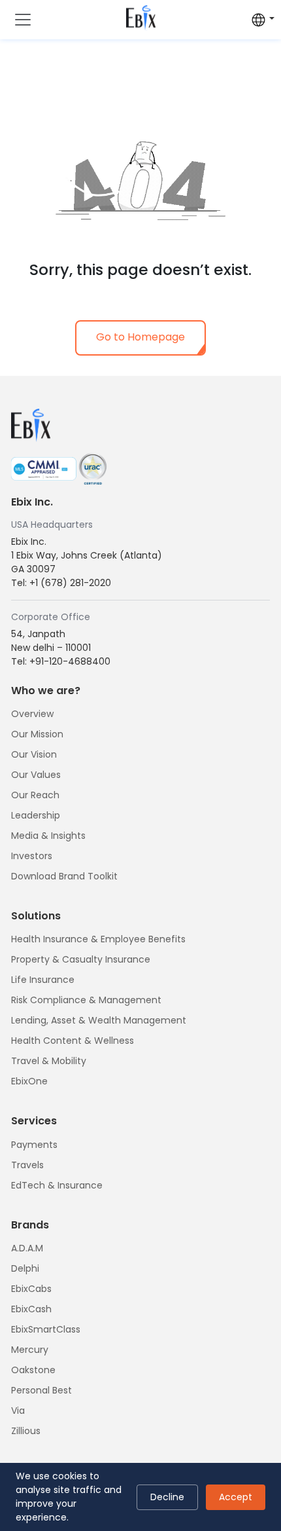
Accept (235, 1496)
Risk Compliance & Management (86, 999)
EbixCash (31, 1309)
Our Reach (35, 795)
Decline (167, 1496)
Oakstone (33, 1369)
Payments (34, 1144)
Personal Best (41, 1390)
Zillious (26, 1430)
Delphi (25, 1268)
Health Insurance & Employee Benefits (98, 939)
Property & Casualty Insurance (80, 959)
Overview (32, 713)
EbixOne (29, 1081)
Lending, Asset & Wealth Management (98, 1020)
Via (18, 1410)
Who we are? (45, 690)
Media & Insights (48, 835)
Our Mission (37, 734)
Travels (27, 1164)
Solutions (36, 915)
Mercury (29, 1349)
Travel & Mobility (48, 1060)
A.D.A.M (27, 1248)
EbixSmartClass (45, 1329)
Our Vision (34, 754)
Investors (31, 855)
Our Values (36, 774)
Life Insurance (42, 979)
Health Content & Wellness (72, 1040)
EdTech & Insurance (57, 1185)
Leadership (35, 815)
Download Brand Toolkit (64, 876)
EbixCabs (31, 1288)
